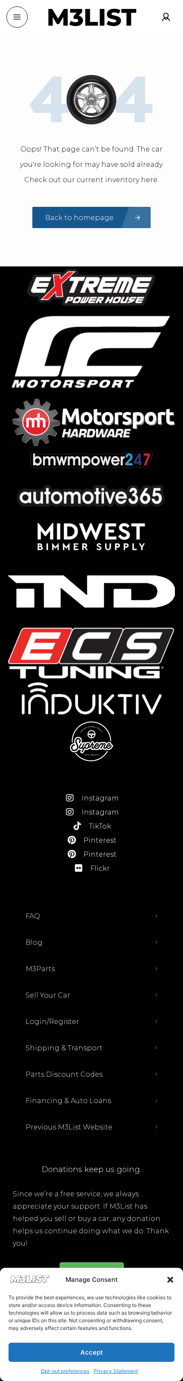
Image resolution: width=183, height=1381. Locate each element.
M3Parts (40, 969)
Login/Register (52, 1022)
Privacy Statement (116, 1371)
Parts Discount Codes (64, 1074)
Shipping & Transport (64, 1048)
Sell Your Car (48, 995)
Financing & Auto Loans (68, 1101)
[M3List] (91, 17)
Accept (91, 1352)
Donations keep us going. (91, 1169)
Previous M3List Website (69, 1127)
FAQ (33, 916)
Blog (34, 942)
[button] (170, 1279)
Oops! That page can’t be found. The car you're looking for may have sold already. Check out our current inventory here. (91, 164)
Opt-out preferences (65, 1371)
